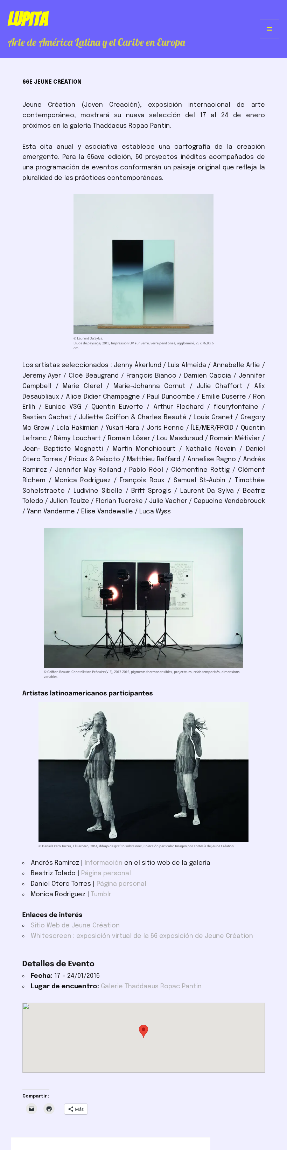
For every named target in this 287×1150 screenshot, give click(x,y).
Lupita (28, 19)
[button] (143, 1031)
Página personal (106, 873)
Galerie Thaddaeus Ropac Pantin (151, 986)
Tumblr (101, 894)
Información (103, 863)
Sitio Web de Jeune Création (75, 926)
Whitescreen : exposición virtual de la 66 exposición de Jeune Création (142, 936)
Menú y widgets (269, 38)
